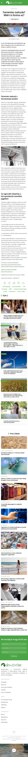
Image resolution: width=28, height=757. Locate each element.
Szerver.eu (14, 740)
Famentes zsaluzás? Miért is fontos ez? (14, 14)
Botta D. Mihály (21, 291)
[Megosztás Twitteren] (4, 283)
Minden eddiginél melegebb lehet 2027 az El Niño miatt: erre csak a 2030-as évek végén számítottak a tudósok (13, 317)
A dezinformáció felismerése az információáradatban (12, 421)
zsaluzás (5, 291)
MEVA (10, 289)
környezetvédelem (16, 286)
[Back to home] (14, 2)
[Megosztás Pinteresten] (18, 283)
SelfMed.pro (18, 738)
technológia (4, 289)
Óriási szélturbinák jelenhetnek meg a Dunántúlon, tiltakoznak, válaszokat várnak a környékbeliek (13, 372)
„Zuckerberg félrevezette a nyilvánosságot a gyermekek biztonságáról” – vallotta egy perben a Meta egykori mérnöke (13, 344)
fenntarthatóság (6, 286)
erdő (24, 286)
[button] (1, 2)
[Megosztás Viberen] (23, 283)
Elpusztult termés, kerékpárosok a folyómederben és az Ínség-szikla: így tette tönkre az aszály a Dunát (13, 395)
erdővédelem (12, 291)
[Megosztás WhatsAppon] (14, 283)
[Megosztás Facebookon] (9, 283)
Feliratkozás (14, 656)
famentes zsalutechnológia (20, 289)
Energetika (14, 8)
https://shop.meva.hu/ (7, 271)
